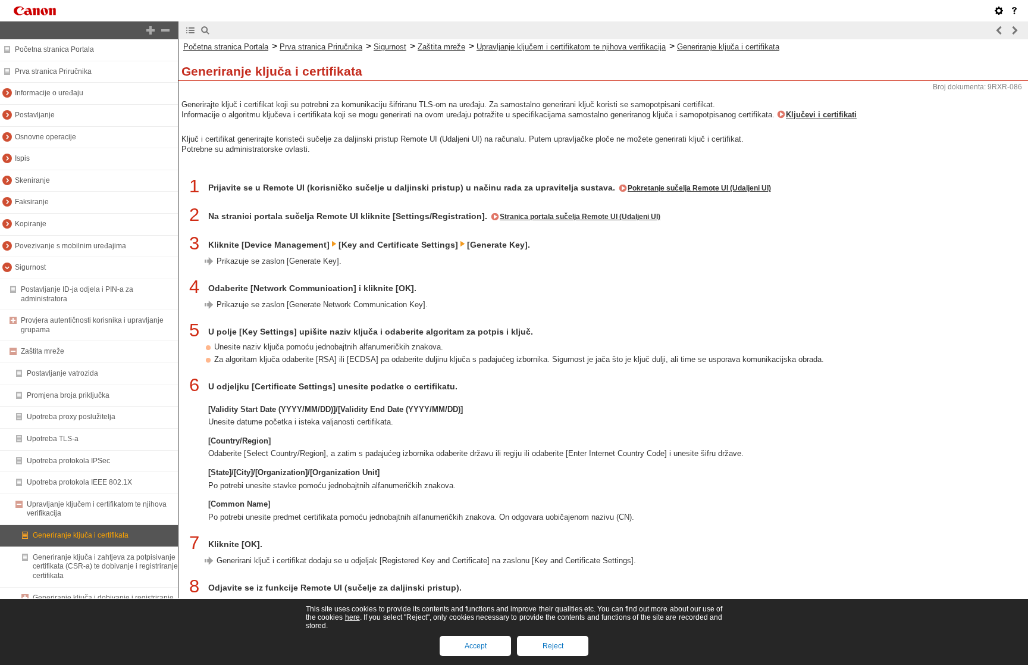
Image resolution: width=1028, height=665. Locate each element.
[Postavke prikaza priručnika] (998, 10)
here (352, 617)
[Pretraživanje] (205, 30)
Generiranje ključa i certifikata (80, 535)
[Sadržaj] (190, 30)
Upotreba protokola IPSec (68, 461)
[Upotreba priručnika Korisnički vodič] (1014, 10)
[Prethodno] (999, 30)
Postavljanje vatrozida (62, 373)
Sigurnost (30, 267)
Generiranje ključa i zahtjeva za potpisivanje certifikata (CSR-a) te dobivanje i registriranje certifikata (105, 566)
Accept (476, 646)
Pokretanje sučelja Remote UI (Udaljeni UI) (699, 188)
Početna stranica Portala (54, 49)
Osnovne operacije (45, 137)
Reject (553, 646)
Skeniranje (32, 180)
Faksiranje (32, 202)
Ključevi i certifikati (821, 114)
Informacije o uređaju (49, 93)
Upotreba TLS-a (53, 439)
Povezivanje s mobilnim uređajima (70, 246)
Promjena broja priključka (68, 395)
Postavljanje (35, 115)
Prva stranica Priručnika (53, 71)
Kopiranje (30, 224)
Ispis (22, 158)
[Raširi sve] (150, 30)
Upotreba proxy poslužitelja (71, 417)
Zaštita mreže (42, 351)
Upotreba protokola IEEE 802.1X (79, 482)
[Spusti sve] (165, 30)
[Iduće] (1014, 30)
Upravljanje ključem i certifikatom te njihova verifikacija (571, 46)
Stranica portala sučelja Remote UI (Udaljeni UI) (580, 216)
